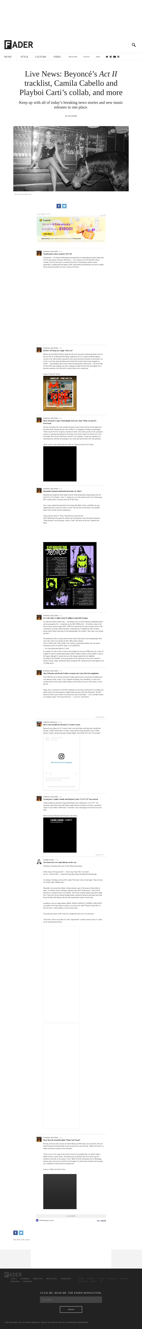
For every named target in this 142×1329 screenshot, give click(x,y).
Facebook (90, 1277)
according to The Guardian (51, 657)
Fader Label (15, 1280)
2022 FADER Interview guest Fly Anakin (56, 518)
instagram (118, 57)
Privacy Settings (48, 1321)
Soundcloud (82, 1280)
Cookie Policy (66, 1277)
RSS (101, 1280)
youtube (114, 57)
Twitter (107, 57)
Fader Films (27, 1280)
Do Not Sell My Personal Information (72, 1321)
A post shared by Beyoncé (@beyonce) (61, 785)
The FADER (72, 116)
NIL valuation (82, 659)
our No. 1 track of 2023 (50, 872)
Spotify (94, 1280)
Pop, (23, 1238)
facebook (111, 57)
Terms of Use (37, 1277)
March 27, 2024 (64, 647)
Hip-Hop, (16, 1238)
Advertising (24, 1277)
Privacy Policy (51, 1277)
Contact (14, 1277)
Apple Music (124, 1277)
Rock (27, 1238)
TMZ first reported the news (76, 626)
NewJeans (46, 864)
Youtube (101, 1277)
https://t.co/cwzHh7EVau (72, 644)
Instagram (112, 1277)
